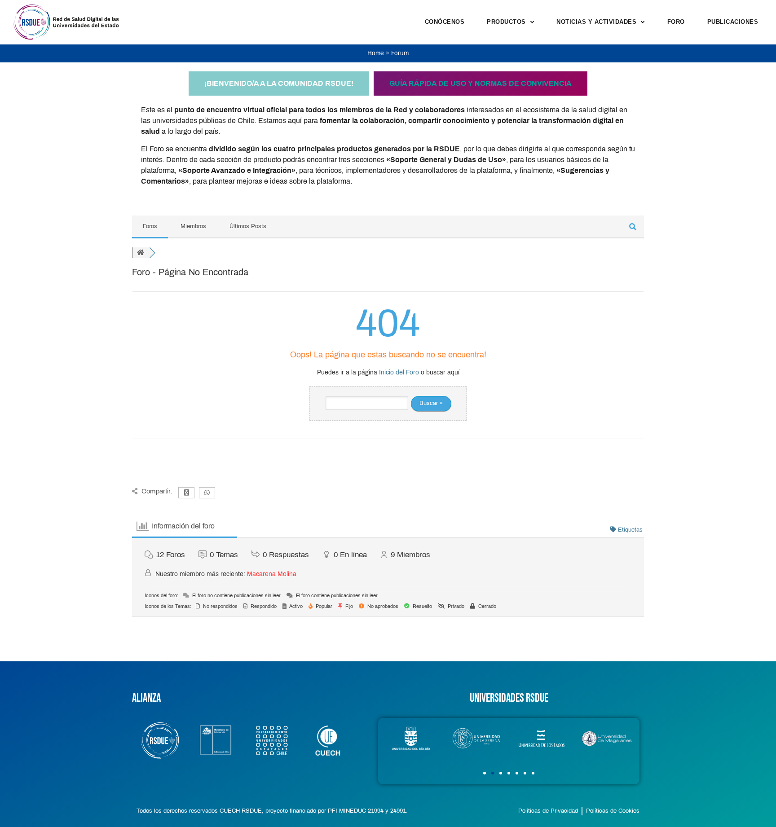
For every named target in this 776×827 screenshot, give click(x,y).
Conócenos (445, 21)
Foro (676, 21)
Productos (506, 21)
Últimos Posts (247, 226)
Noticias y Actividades (596, 21)
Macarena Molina (271, 574)
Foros (150, 226)
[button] (484, 773)
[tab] (279, 83)
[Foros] (140, 252)
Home (375, 53)
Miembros (193, 226)
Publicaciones (732, 21)
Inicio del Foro (399, 372)
